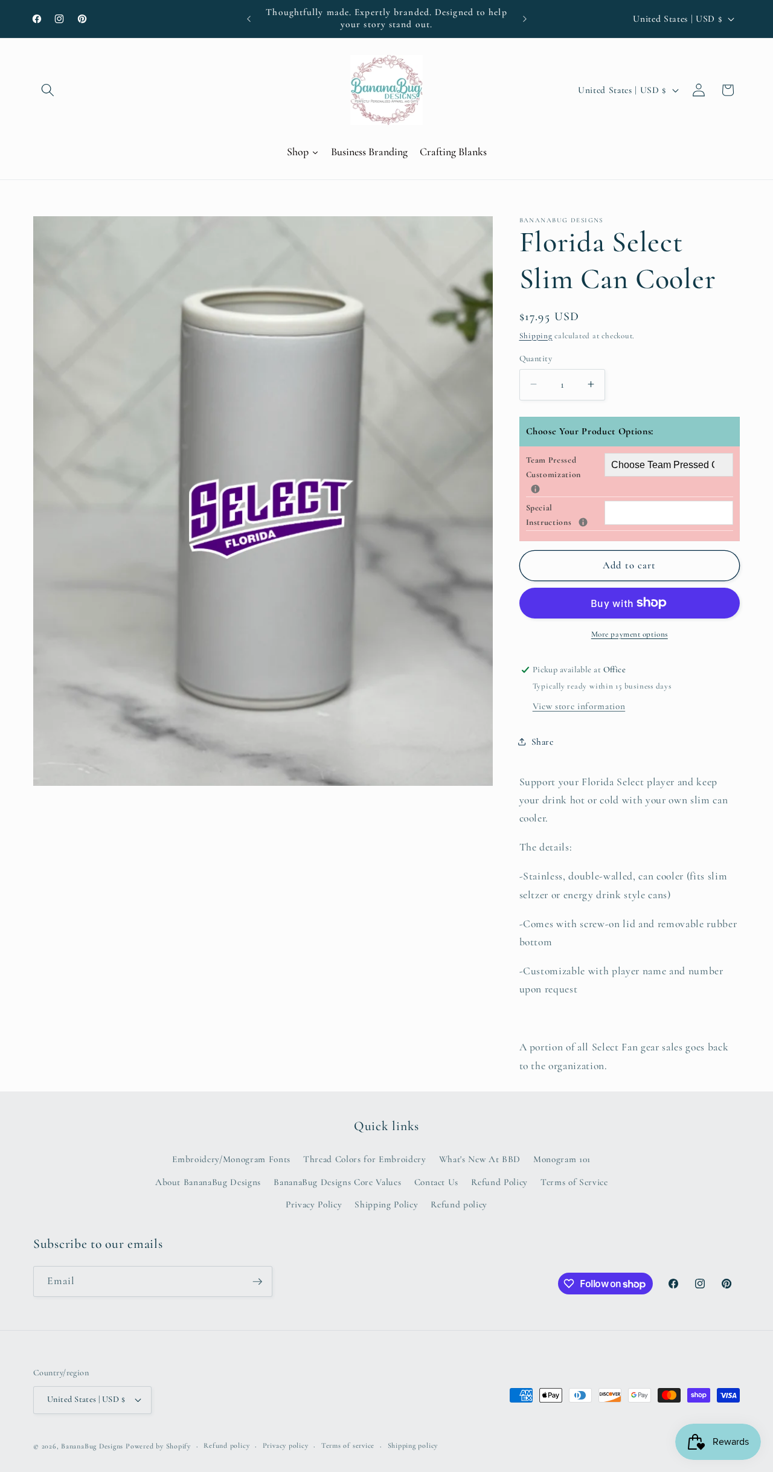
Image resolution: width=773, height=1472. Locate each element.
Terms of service (347, 1445)
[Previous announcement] (249, 18)
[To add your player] (535, 488)
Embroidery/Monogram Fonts (231, 1159)
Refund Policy (499, 1182)
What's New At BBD (480, 1159)
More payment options (629, 634)
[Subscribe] (257, 1281)
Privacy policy (286, 1445)
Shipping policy (413, 1445)
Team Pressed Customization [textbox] (565, 466)
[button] (47, 90)
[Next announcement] (525, 18)
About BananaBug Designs (208, 1182)
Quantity (536, 358)
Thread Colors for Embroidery (364, 1159)
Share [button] (542, 741)
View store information (579, 706)
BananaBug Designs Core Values (337, 1182)
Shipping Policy (386, 1204)
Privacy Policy (314, 1204)
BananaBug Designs (92, 1446)
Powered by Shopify (158, 1446)
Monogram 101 (562, 1159)
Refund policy (459, 1204)
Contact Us (436, 1182)
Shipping (536, 335)
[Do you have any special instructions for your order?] (583, 522)
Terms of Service (574, 1182)
